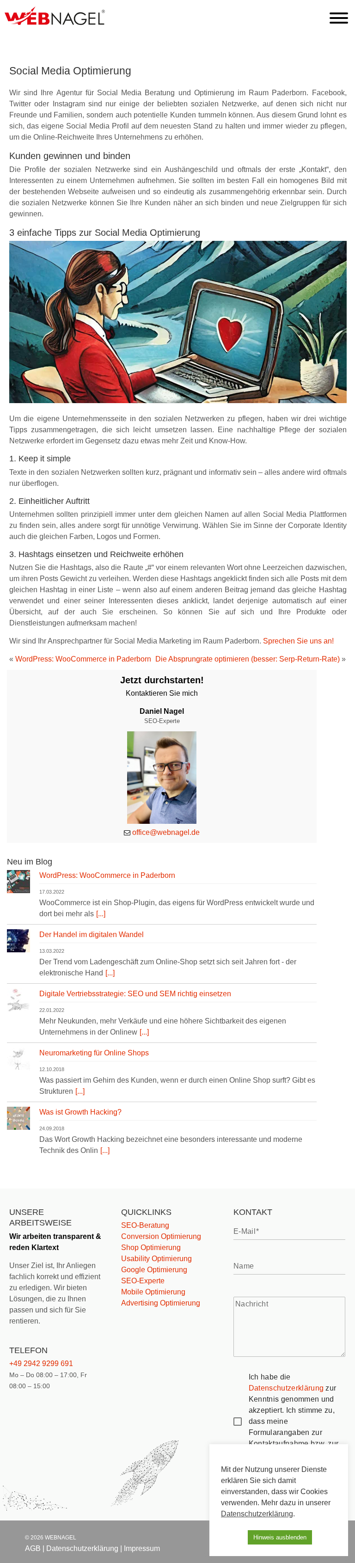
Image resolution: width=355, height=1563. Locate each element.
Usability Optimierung (156, 1259)
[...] (100, 914)
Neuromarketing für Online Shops (94, 1053)
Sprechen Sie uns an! (298, 641)
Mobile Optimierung (153, 1292)
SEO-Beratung (145, 1225)
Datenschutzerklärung (286, 1388)
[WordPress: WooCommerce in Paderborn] (18, 883)
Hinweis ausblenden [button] (279, 1537)
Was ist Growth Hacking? (80, 1112)
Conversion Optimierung (161, 1236)
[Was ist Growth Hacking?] (18, 1120)
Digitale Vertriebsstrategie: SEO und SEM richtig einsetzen (135, 994)
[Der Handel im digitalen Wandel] (18, 942)
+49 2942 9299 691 (41, 1363)
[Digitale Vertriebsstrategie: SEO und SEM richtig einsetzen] (18, 1001)
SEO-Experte (143, 1281)
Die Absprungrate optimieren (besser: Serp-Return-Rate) (247, 659)
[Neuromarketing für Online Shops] (18, 1061)
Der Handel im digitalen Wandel (91, 934)
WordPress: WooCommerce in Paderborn (83, 659)
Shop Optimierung (151, 1247)
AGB (33, 1548)
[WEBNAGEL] (55, 22)
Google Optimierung (154, 1270)
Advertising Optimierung (160, 1303)
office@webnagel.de (166, 832)
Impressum (142, 1548)
